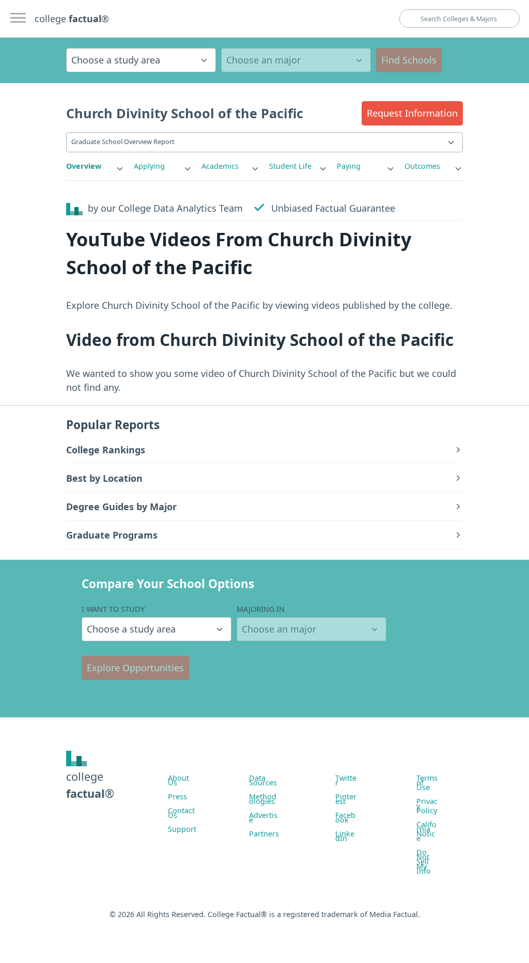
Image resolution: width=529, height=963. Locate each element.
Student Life (290, 166)
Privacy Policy (427, 805)
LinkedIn (344, 836)
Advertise (263, 817)
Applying (149, 166)
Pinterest (345, 799)
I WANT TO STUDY (113, 609)
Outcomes (422, 166)
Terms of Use (427, 782)
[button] (412, 113)
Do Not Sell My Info (423, 861)
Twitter (345, 780)
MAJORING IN (261, 609)
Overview (83, 166)
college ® (72, 18)
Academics (220, 166)
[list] (95, 166)
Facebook (345, 817)
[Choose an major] (296, 60)
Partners (264, 834)
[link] (95, 166)
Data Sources (263, 780)
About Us (178, 780)
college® (90, 784)
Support (182, 829)
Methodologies (262, 799)
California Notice (426, 831)
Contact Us (181, 813)
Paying (349, 166)
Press (177, 796)
